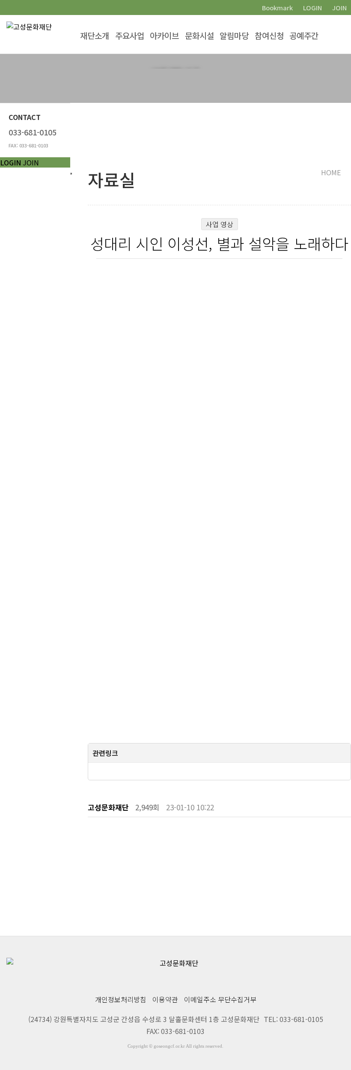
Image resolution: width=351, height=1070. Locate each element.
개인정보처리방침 (120, 999)
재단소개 (94, 35)
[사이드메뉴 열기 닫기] (71, 173)
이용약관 (165, 999)
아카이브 (164, 35)
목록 (340, 838)
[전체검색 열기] (342, 34)
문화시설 (199, 35)
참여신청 (269, 35)
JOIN (31, 162)
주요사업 (129, 35)
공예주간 (303, 35)
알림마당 (234, 35)
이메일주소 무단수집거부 (220, 999)
